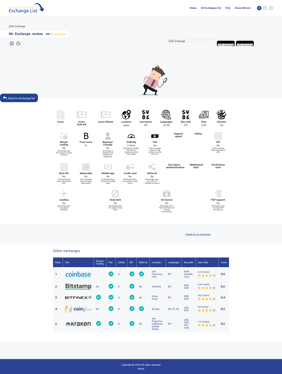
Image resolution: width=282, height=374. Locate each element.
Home (193, 8)
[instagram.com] (271, 8)
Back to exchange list (23, 98)
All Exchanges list (211, 8)
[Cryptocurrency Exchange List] (26, 8)
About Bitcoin (242, 8)
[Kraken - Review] (78, 323)
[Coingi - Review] (78, 309)
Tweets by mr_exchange (197, 234)
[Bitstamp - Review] (78, 286)
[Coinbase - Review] (78, 274)
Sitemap (141, 368)
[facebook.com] (259, 8)
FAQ (227, 8)
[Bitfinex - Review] (78, 297)
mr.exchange (58, 34)
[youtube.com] (265, 8)
